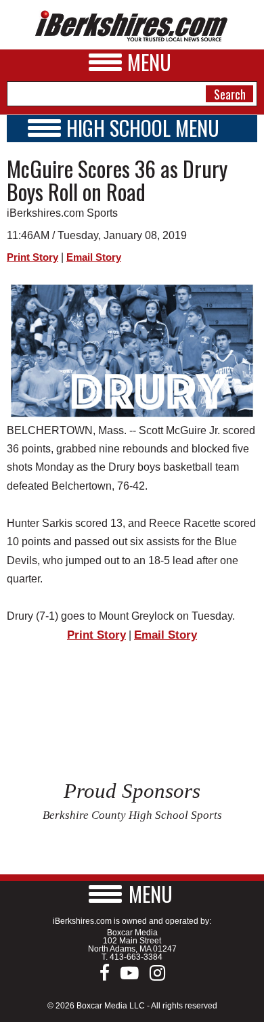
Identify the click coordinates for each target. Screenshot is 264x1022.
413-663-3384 (136, 957)
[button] (132, 893)
